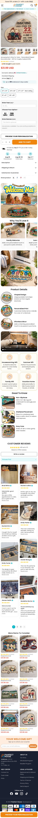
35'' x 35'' (12, 95)
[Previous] (2, 29)
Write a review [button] (19, 454)
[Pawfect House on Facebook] (11, 793)
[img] (5, 488)
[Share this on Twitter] (13, 177)
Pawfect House (16, 802)
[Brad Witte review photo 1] (9, 474)
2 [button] (17, 627)
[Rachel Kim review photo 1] (9, 514)
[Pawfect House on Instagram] (21, 793)
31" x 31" (4, 95)
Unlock (33, 746)
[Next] (35, 29)
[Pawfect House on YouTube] (16, 793)
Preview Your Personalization (19, 136)
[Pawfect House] (18, 5)
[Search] (31, 5)
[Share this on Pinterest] (21, 177)
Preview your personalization (19, 815)
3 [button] (20, 627)
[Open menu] (2, 5)
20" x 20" (4, 91)
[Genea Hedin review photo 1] (9, 588)
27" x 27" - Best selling (25, 91)
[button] (4, 61)
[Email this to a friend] (25, 177)
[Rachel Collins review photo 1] (28, 474)
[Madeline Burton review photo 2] (22, 597)
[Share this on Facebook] (17, 177)
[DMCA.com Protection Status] (5, 806)
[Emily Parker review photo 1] (28, 511)
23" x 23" (12, 91)
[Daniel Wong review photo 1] (28, 548)
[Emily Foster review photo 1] (9, 551)
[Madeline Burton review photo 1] (28, 585)
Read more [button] (5, 500)
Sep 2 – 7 (10, 78)
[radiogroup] (19, 114)
